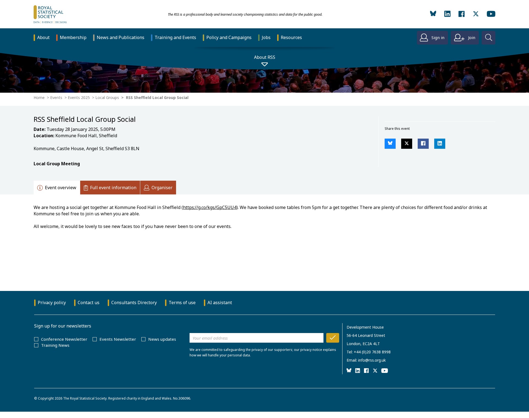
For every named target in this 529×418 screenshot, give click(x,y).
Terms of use (182, 302)
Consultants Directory (134, 302)
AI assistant (219, 302)
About (43, 37)
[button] (390, 144)
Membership (73, 37)
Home (39, 97)
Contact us (88, 302)
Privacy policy (52, 302)
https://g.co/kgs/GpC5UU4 (209, 207)
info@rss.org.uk (372, 360)
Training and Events (175, 37)
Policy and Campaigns (229, 37)
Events (56, 97)
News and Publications (120, 37)
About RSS (264, 57)
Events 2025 (79, 97)
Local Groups (107, 97)
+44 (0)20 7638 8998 (372, 351)
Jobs (266, 37)
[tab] (57, 187)
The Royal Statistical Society (85, 398)
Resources (291, 37)
